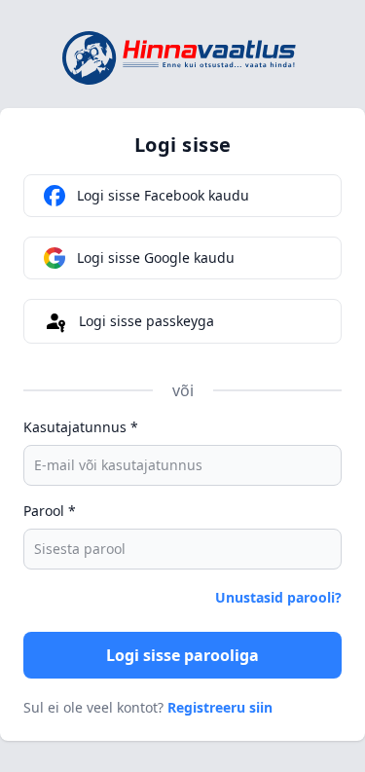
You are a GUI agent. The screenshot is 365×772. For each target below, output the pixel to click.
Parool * (49, 510)
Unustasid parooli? (278, 597)
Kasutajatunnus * (80, 427)
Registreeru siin (220, 707)
